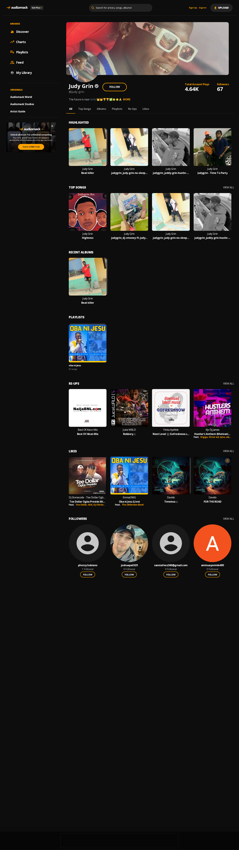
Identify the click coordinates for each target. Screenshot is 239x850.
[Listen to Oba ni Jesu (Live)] (129, 475)
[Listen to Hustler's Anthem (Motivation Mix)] (212, 408)
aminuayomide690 (212, 565)
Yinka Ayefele (171, 430)
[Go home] (17, 7)
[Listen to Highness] (87, 212)
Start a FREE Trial (31, 146)
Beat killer (87, 173)
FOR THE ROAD (212, 501)
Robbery (128, 434)
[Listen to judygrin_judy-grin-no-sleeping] (129, 147)
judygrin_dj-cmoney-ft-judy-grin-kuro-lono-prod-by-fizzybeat (129, 238)
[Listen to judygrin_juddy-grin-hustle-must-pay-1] (171, 147)
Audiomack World (21, 97)
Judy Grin (87, 169)
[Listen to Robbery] (129, 408)
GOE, (91, 504)
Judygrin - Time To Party (212, 173)
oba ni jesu (75, 365)
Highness (87, 238)
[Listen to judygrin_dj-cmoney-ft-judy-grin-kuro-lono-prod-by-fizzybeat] (129, 212)
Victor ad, (214, 436)
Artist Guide (17, 111)
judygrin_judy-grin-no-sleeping (129, 173)
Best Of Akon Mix (88, 430)
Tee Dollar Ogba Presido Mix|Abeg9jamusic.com (87, 501)
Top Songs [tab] (84, 109)
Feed (19, 62)
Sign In (202, 8)
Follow (114, 87)
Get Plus (37, 7)
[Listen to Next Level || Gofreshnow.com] (171, 408)
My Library (24, 72)
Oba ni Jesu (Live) (129, 501)
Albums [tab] (101, 109)
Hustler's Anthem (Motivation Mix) (212, 434)
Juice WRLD (129, 430)
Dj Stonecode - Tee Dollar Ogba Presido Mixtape (87, 497)
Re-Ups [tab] (132, 109)
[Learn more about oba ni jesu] (87, 343)
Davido (171, 497)
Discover (22, 31)
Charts (21, 42)
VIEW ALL (228, 187)
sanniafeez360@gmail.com (171, 565)
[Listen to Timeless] (171, 475)
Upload (223, 7)
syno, (223, 436)
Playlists (22, 52)
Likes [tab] (146, 109)
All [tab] (70, 109)
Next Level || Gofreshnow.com (171, 434)
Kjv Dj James (212, 430)
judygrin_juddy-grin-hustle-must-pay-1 (171, 173)
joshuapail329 (129, 565)
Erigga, (204, 436)
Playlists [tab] (117, 109)
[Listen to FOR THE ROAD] (212, 475)
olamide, (231, 436)
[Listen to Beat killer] (87, 147)
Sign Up (193, 8)
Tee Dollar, (82, 504)
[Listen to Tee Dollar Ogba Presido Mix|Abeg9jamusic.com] (87, 475)
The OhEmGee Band (133, 504)
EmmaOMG (129, 497)
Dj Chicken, (99, 504)
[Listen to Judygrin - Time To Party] (212, 147)
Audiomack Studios (22, 104)
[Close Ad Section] (52, 126)
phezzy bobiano (87, 565)
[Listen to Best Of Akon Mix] (87, 408)
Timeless (169, 501)
